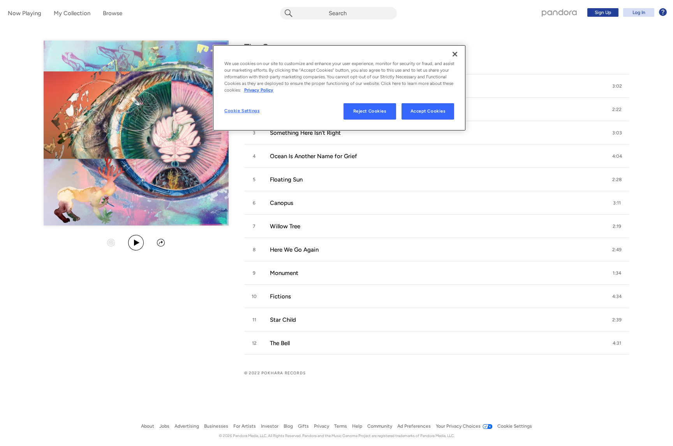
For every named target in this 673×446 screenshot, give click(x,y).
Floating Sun (286, 179)
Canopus (281, 202)
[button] (617, 86)
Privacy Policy (258, 90)
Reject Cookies (369, 111)
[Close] (454, 54)
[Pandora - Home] (559, 12)
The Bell (280, 343)
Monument (284, 273)
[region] (339, 88)
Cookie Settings (242, 110)
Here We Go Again (294, 249)
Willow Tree (285, 226)
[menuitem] (626, 12)
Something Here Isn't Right (305, 132)
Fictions (280, 296)
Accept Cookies (428, 111)
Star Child (283, 319)
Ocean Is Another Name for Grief (313, 156)
